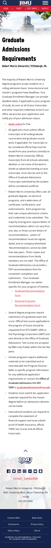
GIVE (5, 8)
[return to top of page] (25, 456)
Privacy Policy (37, 524)
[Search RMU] (5, 3)
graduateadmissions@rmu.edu (33, 387)
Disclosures (13, 524)
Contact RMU (14, 517)
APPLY (45, 8)
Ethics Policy (13, 530)
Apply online (15, 124)
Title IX (37, 530)
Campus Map (31, 478)
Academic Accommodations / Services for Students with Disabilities (23, 538)
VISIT (19, 8)
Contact (17, 478)
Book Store (37, 517)
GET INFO (32, 8)
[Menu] (45, 3)
